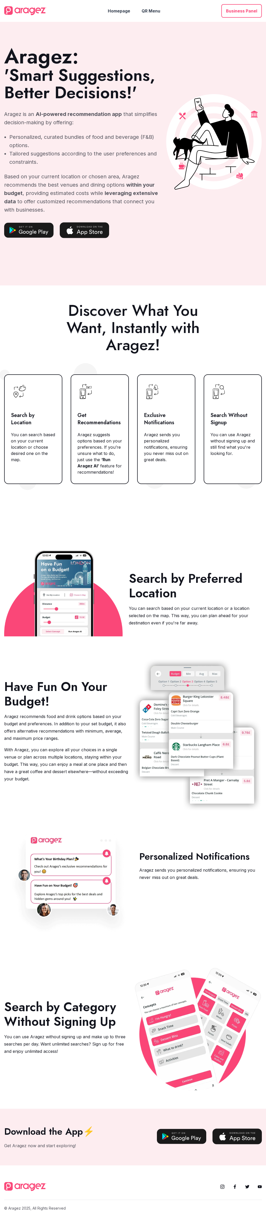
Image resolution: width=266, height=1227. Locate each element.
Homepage (119, 11)
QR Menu (151, 11)
